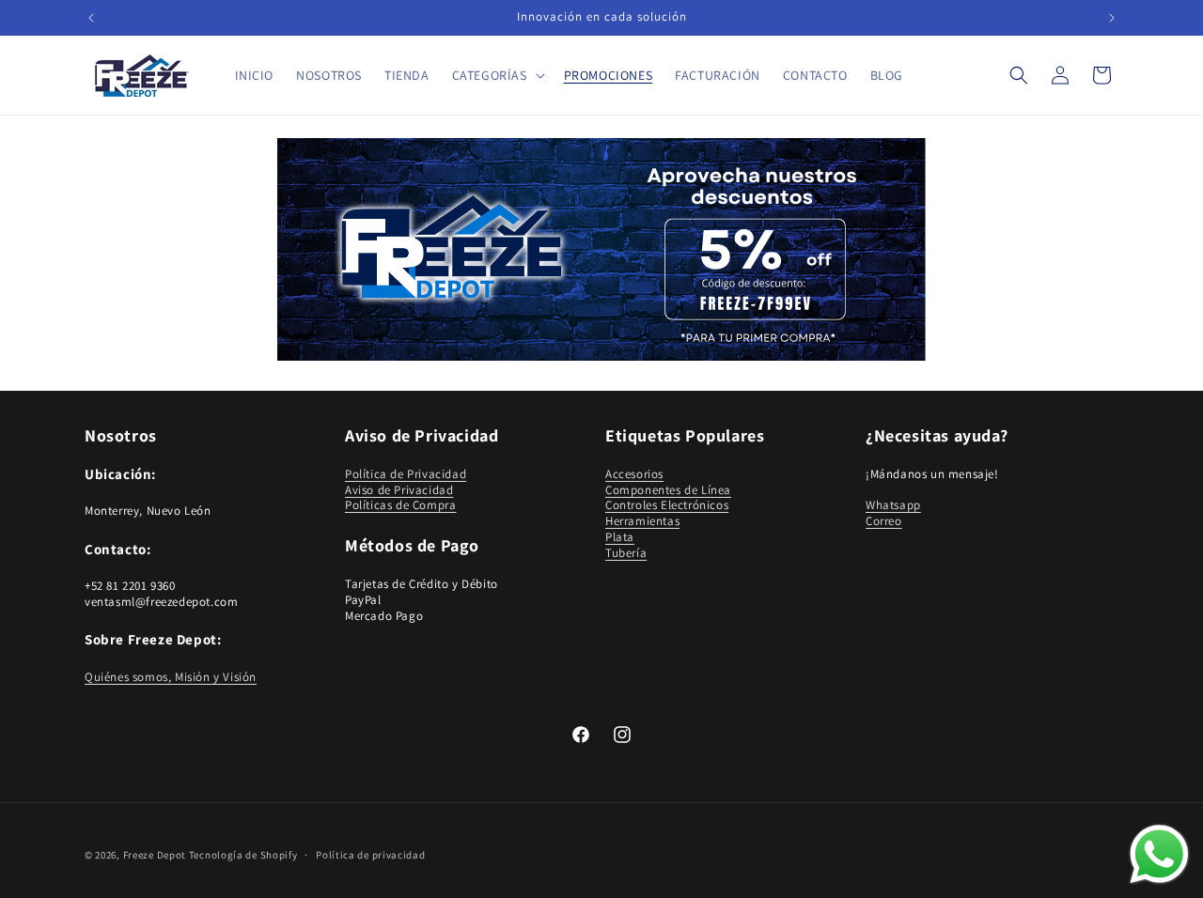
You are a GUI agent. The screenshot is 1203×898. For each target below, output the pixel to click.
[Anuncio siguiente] (1112, 18)
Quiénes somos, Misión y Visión (171, 677)
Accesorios (634, 474)
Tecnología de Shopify (243, 854)
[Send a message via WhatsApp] (1159, 854)
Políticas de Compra (400, 506)
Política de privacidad (370, 853)
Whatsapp (893, 506)
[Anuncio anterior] (91, 18)
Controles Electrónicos (666, 506)
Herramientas (642, 521)
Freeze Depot (154, 854)
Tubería (626, 553)
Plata (619, 537)
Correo (884, 521)
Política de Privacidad (405, 474)
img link (601, 151)
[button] (497, 75)
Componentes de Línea (668, 490)
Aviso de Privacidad (399, 490)
